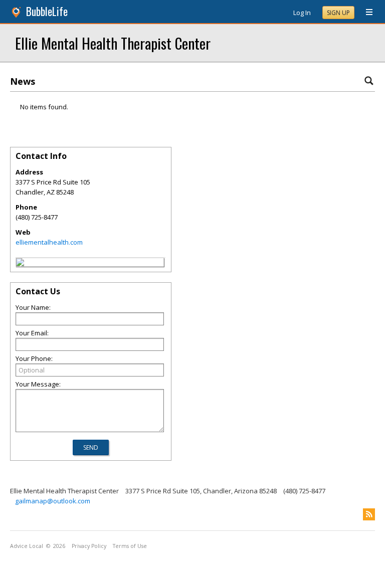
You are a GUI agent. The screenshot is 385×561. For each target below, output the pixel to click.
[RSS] (369, 514)
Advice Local (26, 545)
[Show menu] (365, 12)
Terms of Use (130, 545)
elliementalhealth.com (49, 242)
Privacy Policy (89, 545)
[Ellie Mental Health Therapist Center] (20, 263)
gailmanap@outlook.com (52, 500)
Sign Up (338, 13)
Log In (302, 12)
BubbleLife (47, 11)
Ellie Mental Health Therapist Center (113, 43)
